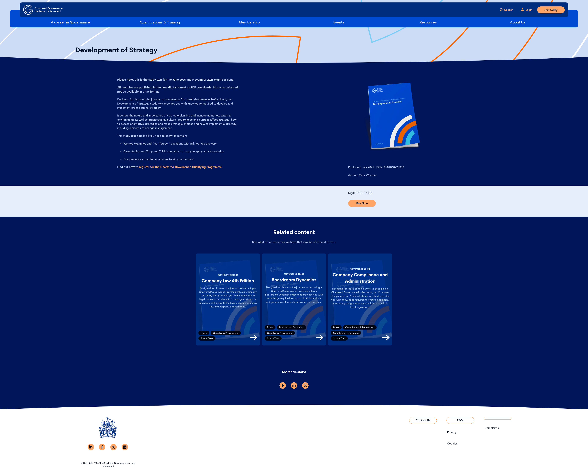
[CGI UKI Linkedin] (91, 447)
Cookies (452, 443)
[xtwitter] (305, 385)
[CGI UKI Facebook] (102, 447)
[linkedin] (294, 385)
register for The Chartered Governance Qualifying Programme (180, 167)
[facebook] (282, 385)
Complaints (491, 428)
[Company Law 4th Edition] (253, 337)
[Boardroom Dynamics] (319, 337)
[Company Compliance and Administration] (386, 337)
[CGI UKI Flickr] (125, 447)
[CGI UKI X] (113, 447)
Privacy (452, 432)
